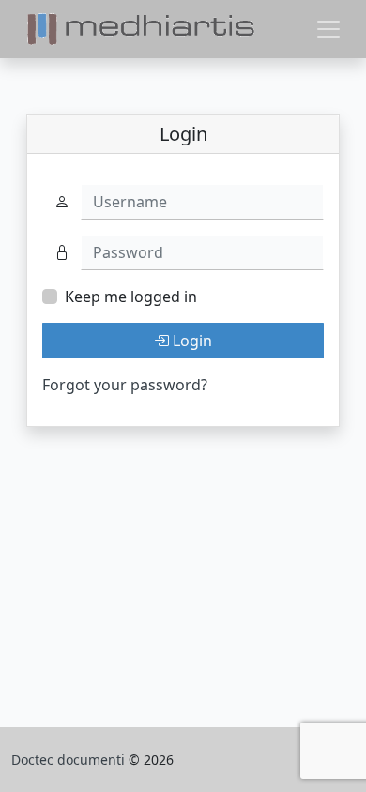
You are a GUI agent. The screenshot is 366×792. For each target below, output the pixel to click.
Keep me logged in (131, 296)
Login (190, 340)
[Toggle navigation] (328, 29)
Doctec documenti (70, 760)
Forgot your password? (124, 384)
